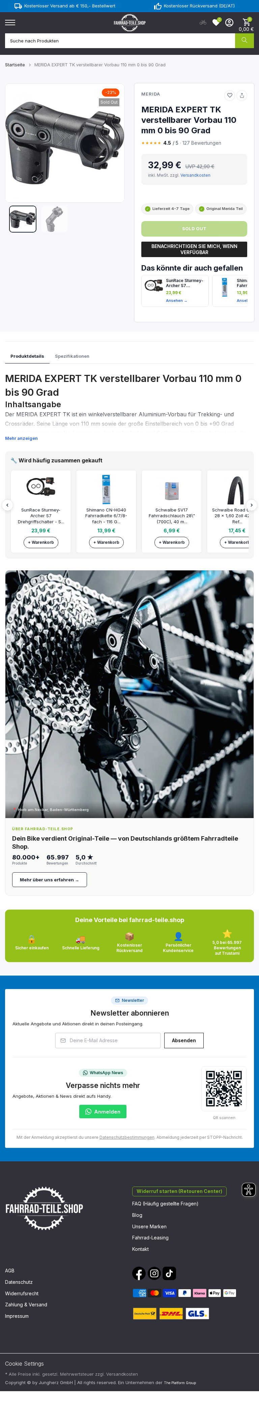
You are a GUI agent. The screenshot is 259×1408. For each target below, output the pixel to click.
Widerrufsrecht (21, 1293)
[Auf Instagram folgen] (154, 1273)
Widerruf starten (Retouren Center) (179, 1191)
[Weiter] (251, 505)
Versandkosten (195, 175)
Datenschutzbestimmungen (126, 1137)
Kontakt (140, 1249)
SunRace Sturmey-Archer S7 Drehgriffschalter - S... (41, 515)
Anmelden (107, 1111)
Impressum (17, 1316)
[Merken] (229, 95)
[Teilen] (241, 95)
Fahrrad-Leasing (150, 1237)
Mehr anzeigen (21, 438)
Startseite (15, 64)
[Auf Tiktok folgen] (169, 1273)
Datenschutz (19, 1282)
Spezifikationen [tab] (72, 356)
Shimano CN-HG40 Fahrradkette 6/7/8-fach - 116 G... (106, 515)
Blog (137, 1215)
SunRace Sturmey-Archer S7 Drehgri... (184, 283)
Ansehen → (177, 300)
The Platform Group (180, 1383)
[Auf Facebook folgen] (139, 1273)
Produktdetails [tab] (27, 356)
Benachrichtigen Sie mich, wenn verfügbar (194, 249)
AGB (10, 1270)
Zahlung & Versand (26, 1304)
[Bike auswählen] (203, 22)
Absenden (184, 1040)
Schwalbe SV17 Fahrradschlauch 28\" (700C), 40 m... (172, 515)
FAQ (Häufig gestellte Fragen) (165, 1203)
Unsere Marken (149, 1226)
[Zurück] (7, 505)
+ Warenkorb (41, 542)
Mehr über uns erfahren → (49, 879)
